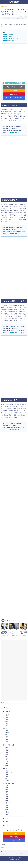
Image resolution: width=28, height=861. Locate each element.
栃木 (7, 739)
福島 (7, 725)
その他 (6, 821)
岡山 (7, 793)
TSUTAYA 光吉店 (14, 132)
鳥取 (7, 789)
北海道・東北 (7, 711)
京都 (7, 774)
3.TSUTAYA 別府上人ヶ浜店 (11, 38)
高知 (7, 798)
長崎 (7, 809)
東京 (7, 730)
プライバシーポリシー (11, 857)
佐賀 (7, 805)
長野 (7, 758)
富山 (7, 756)
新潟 (7, 749)
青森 (7, 716)
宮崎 (7, 811)
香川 (7, 794)
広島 (7, 785)
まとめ (6, 818)
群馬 (7, 741)
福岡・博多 (9, 802)
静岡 (7, 752)
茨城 (7, 738)
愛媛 (7, 796)
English (3, 847)
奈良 (7, 778)
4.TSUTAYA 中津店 (8, 41)
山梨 (7, 750)
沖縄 (7, 814)
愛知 (7, 747)
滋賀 (7, 776)
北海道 (7, 714)
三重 (7, 761)
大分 (2, 6)
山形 (7, 721)
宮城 (7, 717)
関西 (5, 768)
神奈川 (7, 732)
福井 (7, 765)
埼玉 (7, 734)
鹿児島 (7, 813)
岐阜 (7, 754)
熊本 (7, 803)
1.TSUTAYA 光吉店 (8, 34)
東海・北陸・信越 (9, 745)
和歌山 (7, 780)
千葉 (7, 736)
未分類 (6, 825)
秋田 (7, 719)
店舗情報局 (14, 2)
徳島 (7, 800)
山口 (7, 791)
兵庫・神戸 (9, 772)
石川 (7, 763)
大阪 (7, 771)
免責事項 (19, 857)
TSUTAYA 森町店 (14, 233)
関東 (5, 728)
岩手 (7, 723)
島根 (7, 787)
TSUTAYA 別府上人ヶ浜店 (16, 332)
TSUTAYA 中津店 (14, 429)
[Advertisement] (14, 62)
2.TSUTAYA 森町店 (8, 36)
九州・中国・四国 (9, 783)
